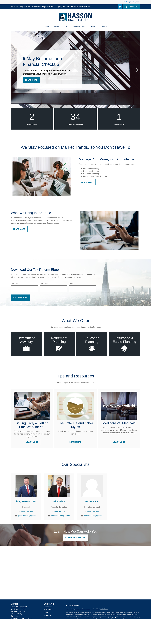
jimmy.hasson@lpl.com (82, 6)
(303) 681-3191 (60, 511)
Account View (133, 7)
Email (71, 283)
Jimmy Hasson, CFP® (26, 501)
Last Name (44, 283)
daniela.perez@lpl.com (93, 515)
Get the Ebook (20, 297)
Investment (48, 609)
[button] (46, 26)
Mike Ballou (59, 501)
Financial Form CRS (73, 605)
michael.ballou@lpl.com (60, 515)
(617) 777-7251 (21, 609)
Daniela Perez (92, 501)
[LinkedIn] (120, 6)
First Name (15, 283)
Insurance (47, 615)
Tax (45, 618)
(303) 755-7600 (63, 7)
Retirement (48, 607)
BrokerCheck (104, 609)
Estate (46, 612)
